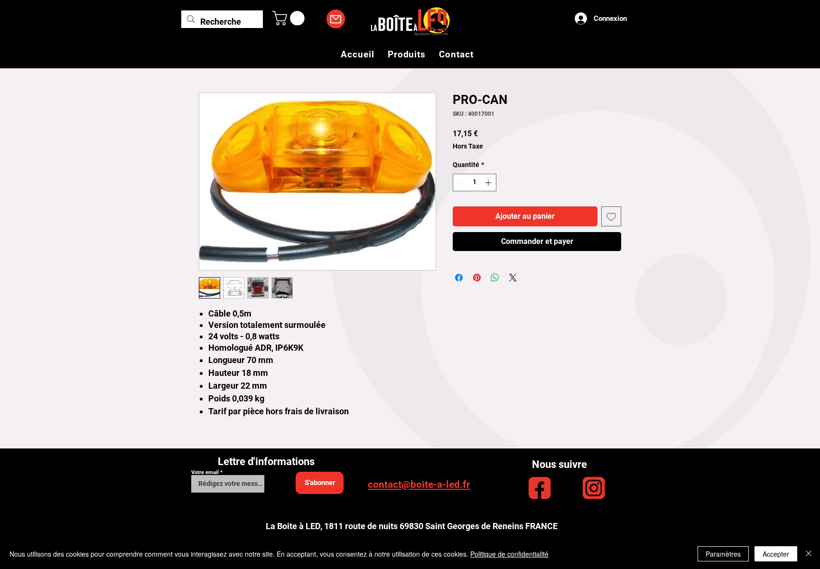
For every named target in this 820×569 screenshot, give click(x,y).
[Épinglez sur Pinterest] (477, 277)
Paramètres (723, 554)
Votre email (205, 472)
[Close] (808, 553)
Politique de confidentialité (509, 554)
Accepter (776, 554)
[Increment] (489, 182)
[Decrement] (460, 182)
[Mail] (335, 18)
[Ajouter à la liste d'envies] (611, 216)
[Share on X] (513, 277)
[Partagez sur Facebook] (459, 277)
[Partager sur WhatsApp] (495, 277)
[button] (290, 18)
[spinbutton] (474, 182)
